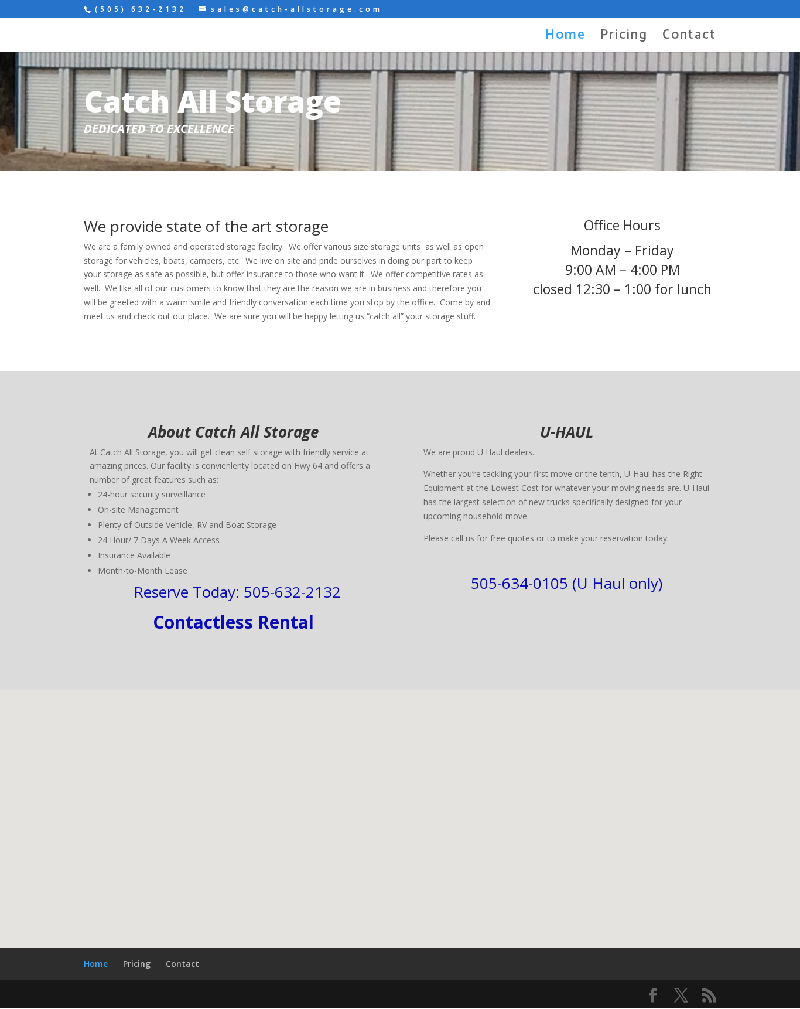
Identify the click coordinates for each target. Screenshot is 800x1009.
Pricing (624, 38)
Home (565, 38)
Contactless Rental (233, 622)
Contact (689, 38)
